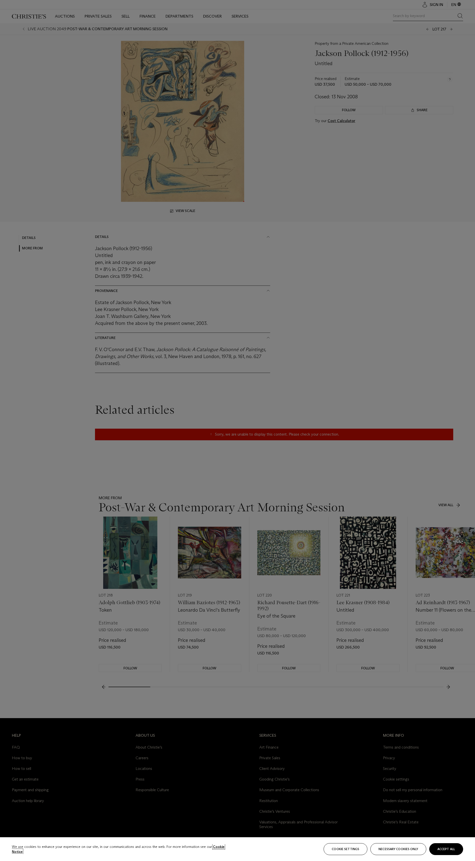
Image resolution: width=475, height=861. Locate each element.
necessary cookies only (398, 849)
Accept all (446, 849)
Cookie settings (345, 849)
